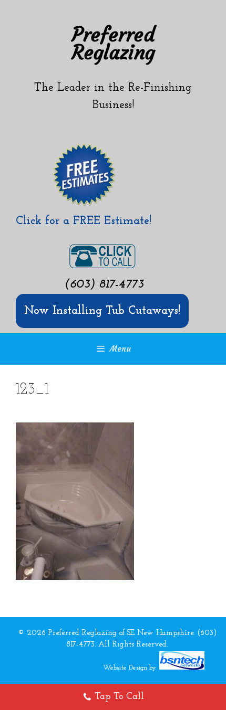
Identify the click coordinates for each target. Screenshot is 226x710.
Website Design (125, 667)
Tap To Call (119, 697)
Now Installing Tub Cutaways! (102, 311)
